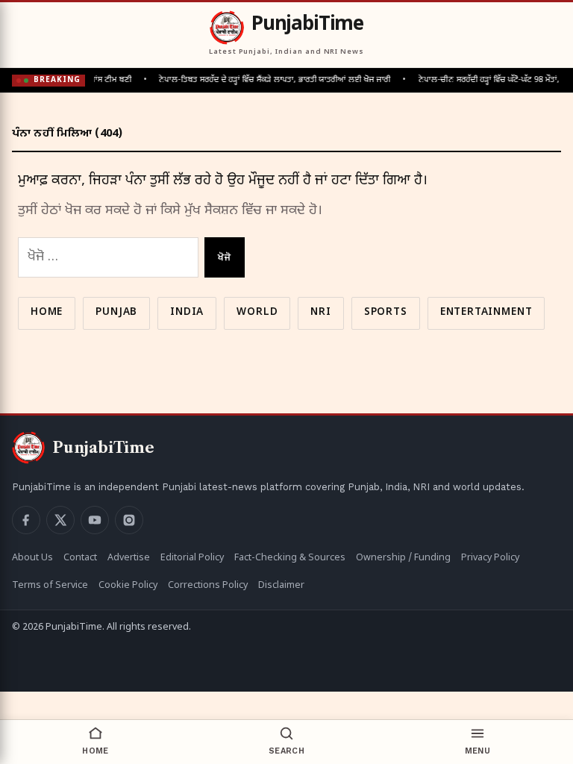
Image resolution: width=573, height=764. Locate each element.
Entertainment (486, 312)
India (187, 312)
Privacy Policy (490, 558)
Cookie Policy (127, 586)
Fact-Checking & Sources (289, 558)
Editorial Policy (192, 558)
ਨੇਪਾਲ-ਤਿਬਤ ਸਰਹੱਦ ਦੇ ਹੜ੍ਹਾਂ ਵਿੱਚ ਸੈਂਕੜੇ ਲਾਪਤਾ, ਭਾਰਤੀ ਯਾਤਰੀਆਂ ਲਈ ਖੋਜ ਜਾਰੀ (270, 80)
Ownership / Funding (403, 558)
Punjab (116, 312)
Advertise (128, 558)
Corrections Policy (208, 586)
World (257, 312)
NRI (320, 312)
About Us (32, 558)
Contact (80, 558)
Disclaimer (281, 586)
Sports (385, 312)
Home (47, 312)
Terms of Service (50, 586)
